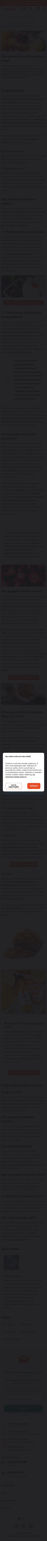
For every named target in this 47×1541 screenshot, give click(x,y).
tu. (31, 774)
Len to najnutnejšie (14, 786)
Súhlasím (34, 786)
